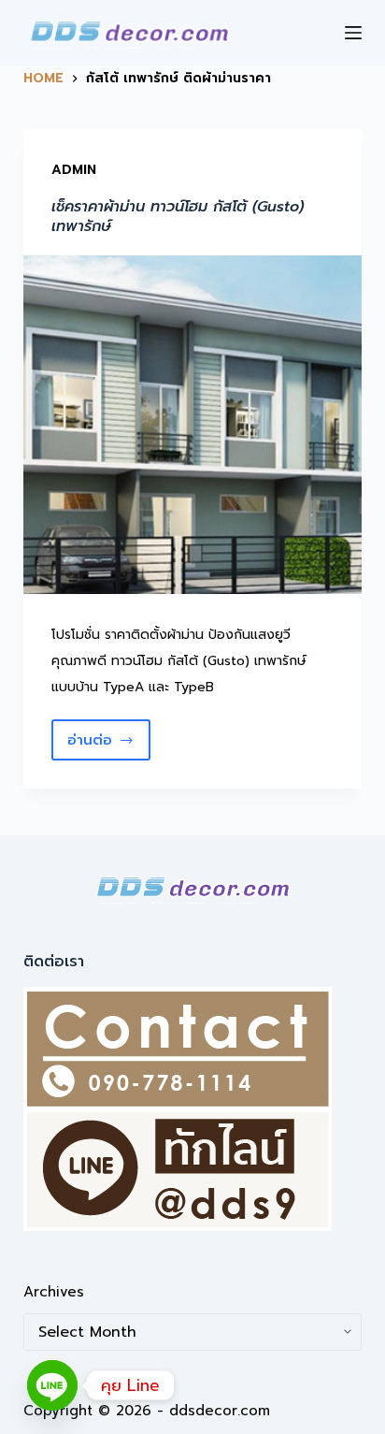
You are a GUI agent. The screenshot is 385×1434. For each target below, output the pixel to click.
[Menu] (353, 32)
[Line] (52, 1385)
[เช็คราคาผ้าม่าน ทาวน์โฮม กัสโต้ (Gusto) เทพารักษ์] (193, 425)
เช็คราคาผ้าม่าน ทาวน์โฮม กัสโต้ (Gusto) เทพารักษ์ (177, 217)
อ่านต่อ (109, 745)
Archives (53, 1292)
